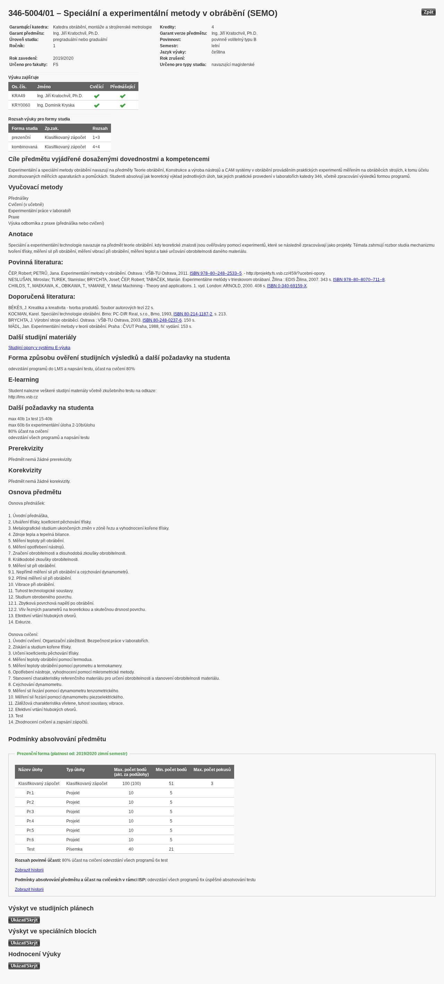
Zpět (428, 12)
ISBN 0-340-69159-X (287, 285)
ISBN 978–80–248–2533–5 (216, 273)
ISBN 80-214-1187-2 (192, 314)
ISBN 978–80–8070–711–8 (359, 279)
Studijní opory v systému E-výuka (39, 347)
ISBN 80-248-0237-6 (162, 320)
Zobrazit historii (29, 870)
